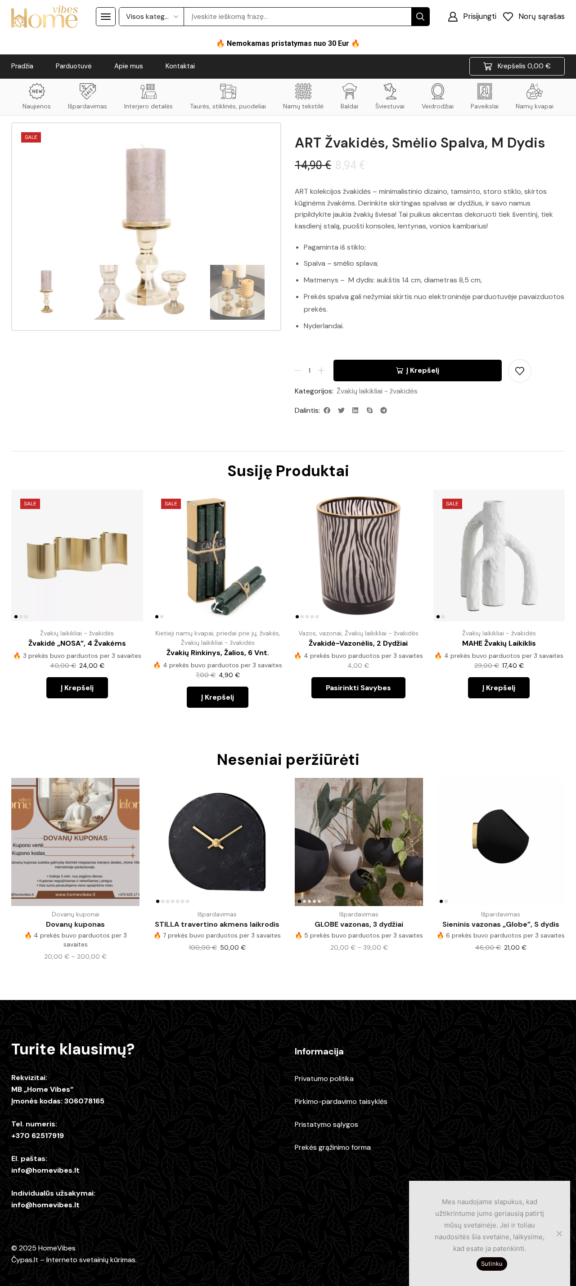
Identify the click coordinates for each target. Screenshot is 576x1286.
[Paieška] (420, 17)
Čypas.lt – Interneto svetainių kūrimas (73, 1259)
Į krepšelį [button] (125, 562)
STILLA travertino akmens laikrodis (217, 924)
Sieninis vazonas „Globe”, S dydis (500, 924)
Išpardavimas (217, 914)
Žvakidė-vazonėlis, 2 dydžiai (358, 643)
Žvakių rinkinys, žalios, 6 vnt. (217, 652)
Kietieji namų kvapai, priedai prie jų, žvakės (217, 633)
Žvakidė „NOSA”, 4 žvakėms (77, 643)
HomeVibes (57, 1248)
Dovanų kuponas (75, 924)
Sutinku (492, 1263)
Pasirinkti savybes (407, 562)
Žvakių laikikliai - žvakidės (377, 391)
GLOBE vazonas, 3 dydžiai (359, 924)
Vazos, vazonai (320, 633)
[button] (106, 16)
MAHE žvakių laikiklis (499, 643)
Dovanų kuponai (75, 914)
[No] (558, 1233)
